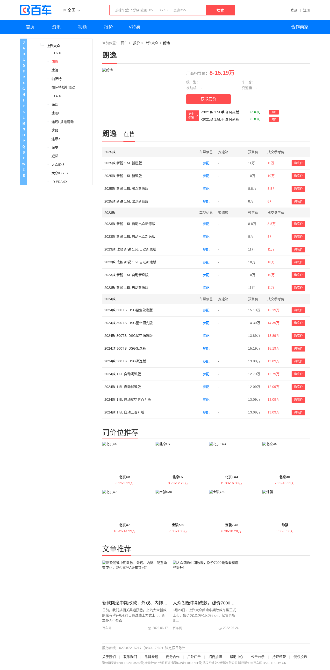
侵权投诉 (300, 657)
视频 (82, 27)
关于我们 (109, 657)
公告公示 (258, 657)
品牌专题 (151, 657)
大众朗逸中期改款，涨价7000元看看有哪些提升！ (205, 603)
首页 (30, 27)
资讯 (56, 27)
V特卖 (134, 27)
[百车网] (35, 10)
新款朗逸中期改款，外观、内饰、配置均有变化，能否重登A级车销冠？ (135, 603)
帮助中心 (236, 657)
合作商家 (299, 27)
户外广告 (194, 657)
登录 (294, 10)
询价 (274, 112)
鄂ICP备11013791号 (187, 663)
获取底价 (208, 99)
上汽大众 (151, 43)
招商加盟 (215, 657)
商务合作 (172, 657)
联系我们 (130, 657)
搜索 (220, 10)
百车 (124, 43)
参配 (206, 163)
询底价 (298, 163)
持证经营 (279, 657)
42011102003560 (128, 663)
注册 (306, 10)
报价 (108, 27)
